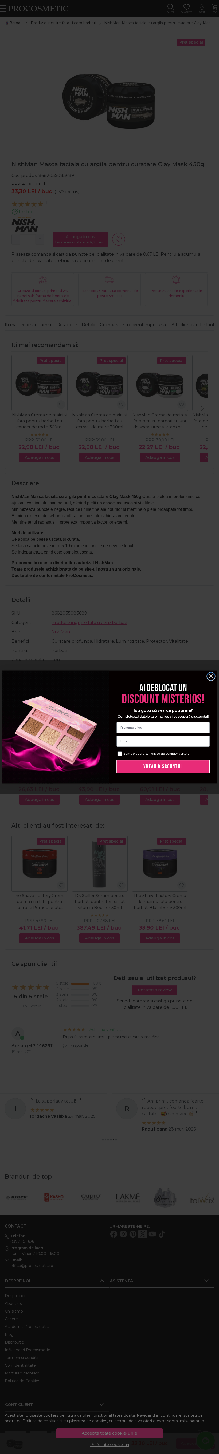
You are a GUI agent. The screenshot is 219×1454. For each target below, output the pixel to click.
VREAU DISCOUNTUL (163, 766)
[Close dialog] (211, 676)
